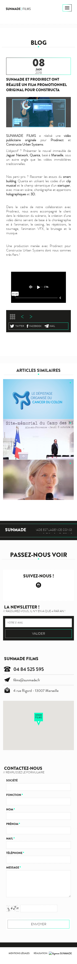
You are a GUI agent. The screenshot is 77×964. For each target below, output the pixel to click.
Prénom (13, 824)
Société (12, 780)
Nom (10, 809)
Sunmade (15, 530)
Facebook (35, 326)
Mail (52, 326)
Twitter (19, 326)
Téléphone (15, 853)
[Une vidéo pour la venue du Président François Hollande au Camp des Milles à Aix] (38, 439)
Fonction (14, 795)
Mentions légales (19, 953)
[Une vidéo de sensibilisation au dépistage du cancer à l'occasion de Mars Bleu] (38, 399)
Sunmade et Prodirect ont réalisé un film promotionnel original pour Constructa (36, 85)
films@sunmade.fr (26, 680)
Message (13, 867)
